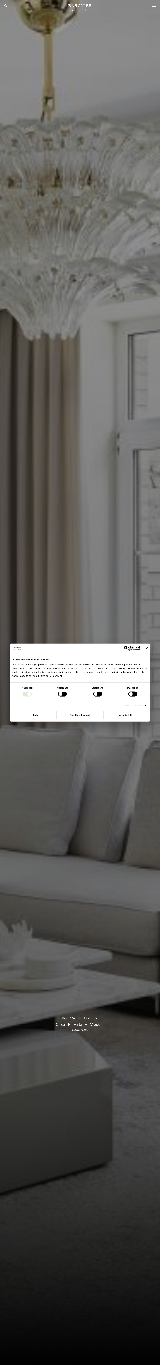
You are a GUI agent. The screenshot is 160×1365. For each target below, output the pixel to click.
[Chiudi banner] (147, 648)
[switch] (62, 694)
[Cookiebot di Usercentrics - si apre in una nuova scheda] (126, 648)
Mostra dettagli (133, 705)
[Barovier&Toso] (80, 7)
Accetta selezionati (80, 715)
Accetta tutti (125, 715)
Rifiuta (34, 715)
